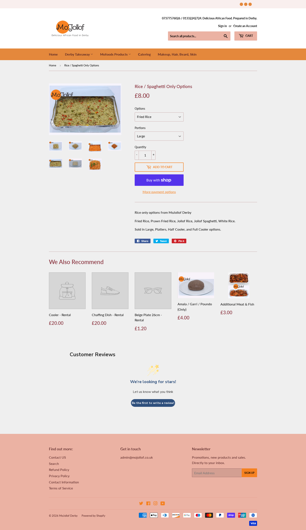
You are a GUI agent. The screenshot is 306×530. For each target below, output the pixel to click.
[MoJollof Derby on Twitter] (141, 504)
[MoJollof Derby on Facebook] (148, 504)
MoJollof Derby (68, 515)
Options (140, 108)
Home (53, 54)
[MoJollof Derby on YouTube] (162, 504)
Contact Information (64, 482)
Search (54, 463)
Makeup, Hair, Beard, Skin (177, 54)
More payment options (159, 192)
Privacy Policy (59, 476)
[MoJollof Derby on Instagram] (155, 504)
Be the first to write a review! (153, 403)
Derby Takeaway (78, 54)
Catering (144, 54)
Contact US (57, 457)
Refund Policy (59, 470)
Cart (249, 35)
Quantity (140, 147)
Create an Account (245, 26)
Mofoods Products (114, 54)
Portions (140, 128)
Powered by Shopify (93, 515)
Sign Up (249, 472)
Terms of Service (61, 488)
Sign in (222, 26)
